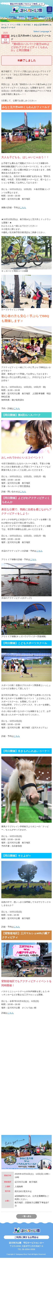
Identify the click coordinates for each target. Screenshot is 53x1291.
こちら (23, 207)
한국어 (21, 17)
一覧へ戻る (26, 1216)
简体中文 (31, 17)
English (12, 17)
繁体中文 (41, 17)
